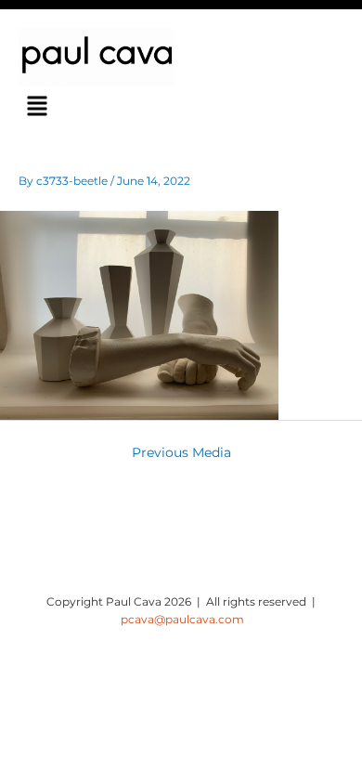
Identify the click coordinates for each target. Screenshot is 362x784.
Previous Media (181, 452)
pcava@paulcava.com (182, 619)
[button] (38, 107)
